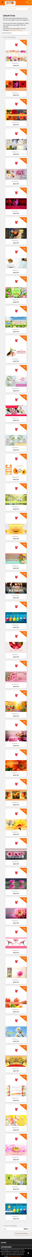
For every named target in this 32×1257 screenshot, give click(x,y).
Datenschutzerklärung (15, 1256)
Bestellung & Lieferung (15, 30)
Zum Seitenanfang (22, 1233)
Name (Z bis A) (16, 33)
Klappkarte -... (16, 63)
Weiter (27, 1229)
